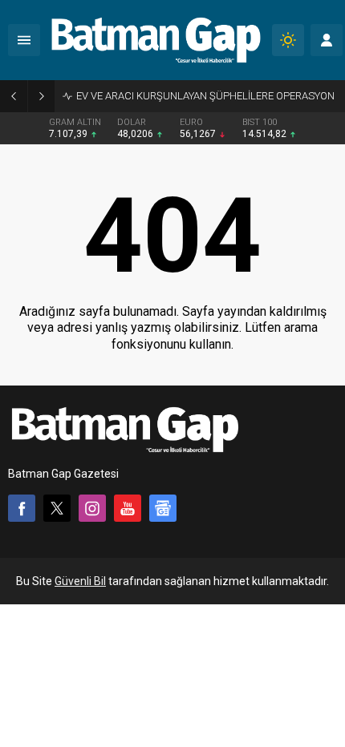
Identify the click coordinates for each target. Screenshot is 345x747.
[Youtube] (127, 508)
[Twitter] (57, 508)
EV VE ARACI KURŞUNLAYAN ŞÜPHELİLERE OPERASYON (205, 96)
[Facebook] (21, 508)
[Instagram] (92, 508)
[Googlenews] (163, 508)
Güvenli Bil (80, 581)
